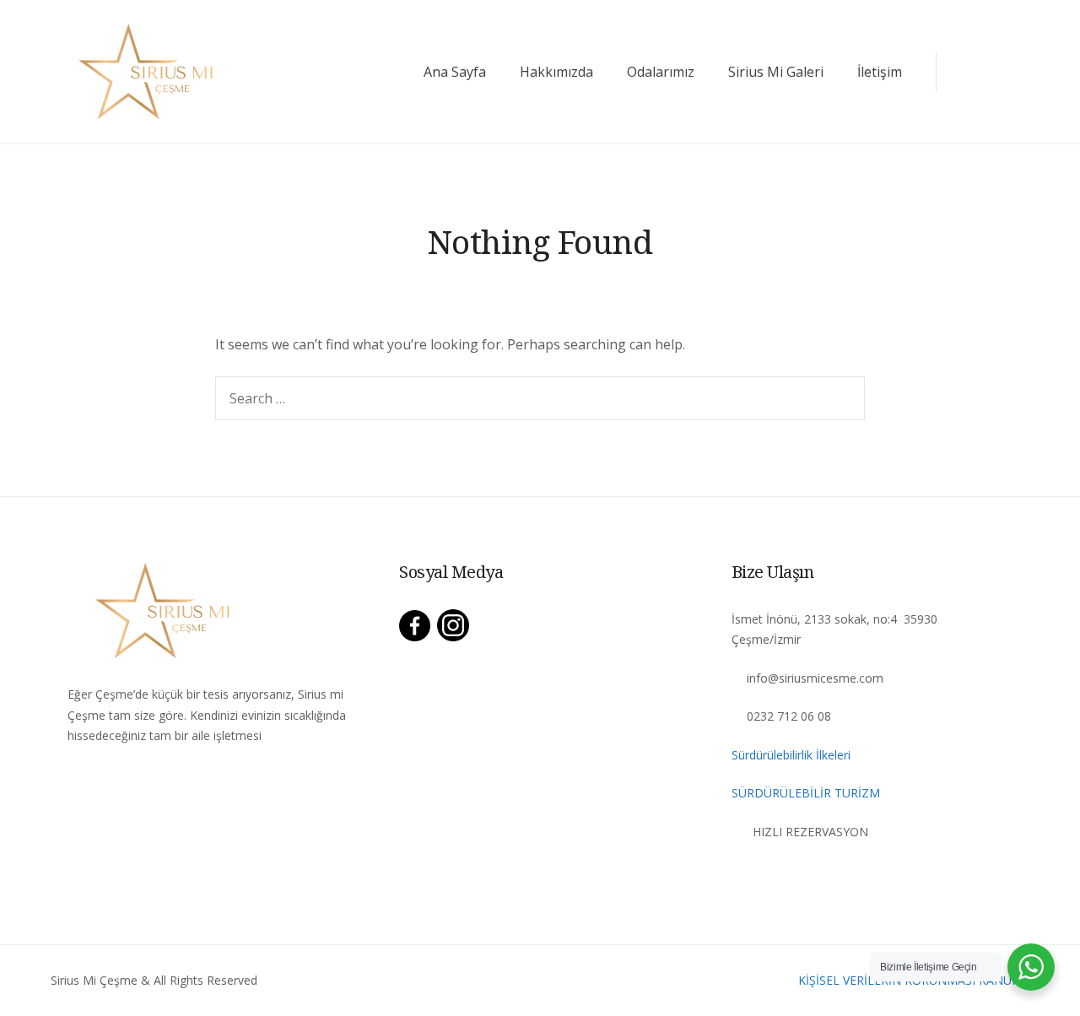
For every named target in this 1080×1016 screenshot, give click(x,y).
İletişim (879, 71)
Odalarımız (660, 71)
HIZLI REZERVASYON (810, 832)
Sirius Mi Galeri (776, 71)
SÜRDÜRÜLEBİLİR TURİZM (806, 793)
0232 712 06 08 (789, 716)
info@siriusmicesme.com (815, 678)
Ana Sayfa (455, 71)
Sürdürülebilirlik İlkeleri (791, 755)
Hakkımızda (556, 71)
